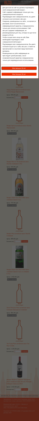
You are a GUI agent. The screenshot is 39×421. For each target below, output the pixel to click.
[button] (19, 68)
